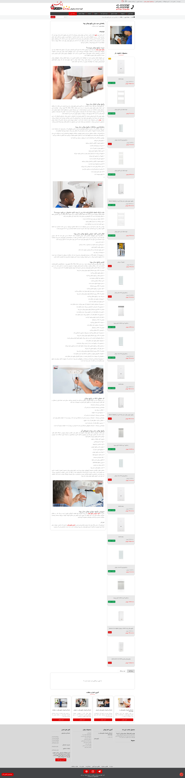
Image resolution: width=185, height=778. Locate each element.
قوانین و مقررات (104, 766)
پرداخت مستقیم (131, 1)
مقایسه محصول (114, 13)
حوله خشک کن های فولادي (86, 741)
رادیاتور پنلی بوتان (88, 737)
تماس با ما (173, 1)
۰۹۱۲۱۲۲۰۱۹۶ (55, 747)
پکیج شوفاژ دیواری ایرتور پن (86, 736)
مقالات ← (120, 17)
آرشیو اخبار (96, 738)
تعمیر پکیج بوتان (71, 525)
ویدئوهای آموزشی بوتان (149, 1)
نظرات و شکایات (74, 766)
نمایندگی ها (88, 766)
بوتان (100, 120)
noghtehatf (95, 776)
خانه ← (131, 17)
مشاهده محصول (111, 83)
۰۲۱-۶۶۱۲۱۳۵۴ (122, 7)
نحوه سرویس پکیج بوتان (94, 513)
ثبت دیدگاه (122, 671)
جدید (110, 58)
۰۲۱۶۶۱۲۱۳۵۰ (55, 737)
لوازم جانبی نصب (88, 744)
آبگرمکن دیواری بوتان (87, 742)
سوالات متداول (81, 13)
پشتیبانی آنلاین (158, 1)
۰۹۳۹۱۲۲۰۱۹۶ (55, 743)
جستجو (52, 17)
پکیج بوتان (89, 733)
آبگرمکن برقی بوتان (87, 747)
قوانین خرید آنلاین (96, 766)
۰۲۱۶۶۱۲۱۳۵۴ (55, 741)
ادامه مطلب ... (109, 737)
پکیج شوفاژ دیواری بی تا (86, 734)
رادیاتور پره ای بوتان (87, 739)
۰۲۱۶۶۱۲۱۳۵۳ (55, 739)
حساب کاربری (139, 1)
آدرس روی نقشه (61, 760)
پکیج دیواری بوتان (100, 50)
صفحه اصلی (130, 13)
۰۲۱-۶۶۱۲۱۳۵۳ (123, 5)
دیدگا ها (131, 671)
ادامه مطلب (124, 720)
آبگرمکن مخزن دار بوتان (87, 745)
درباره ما (179, 1)
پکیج (96, 35)
